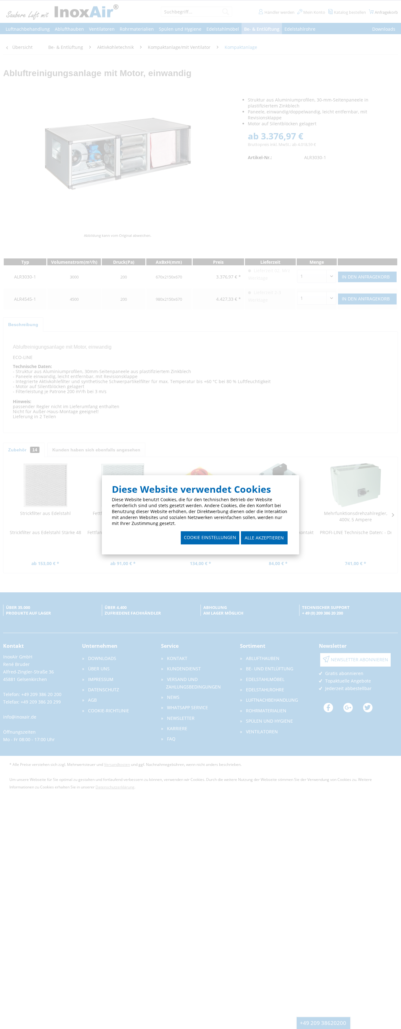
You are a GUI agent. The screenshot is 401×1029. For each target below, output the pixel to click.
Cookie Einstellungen (210, 537)
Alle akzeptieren (264, 538)
